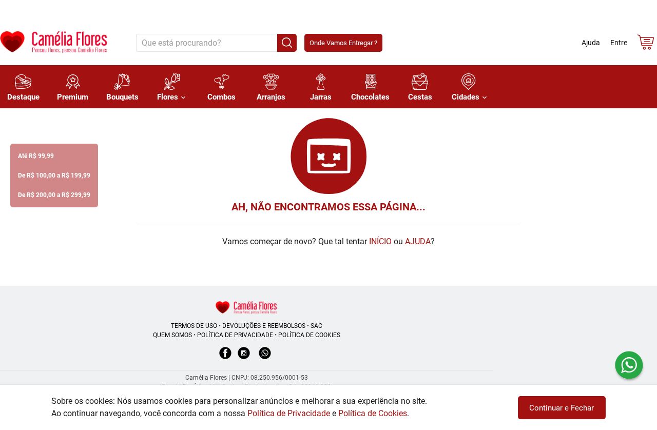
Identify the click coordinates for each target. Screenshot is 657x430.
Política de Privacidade (288, 413)
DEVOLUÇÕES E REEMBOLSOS (263, 325)
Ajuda (591, 42)
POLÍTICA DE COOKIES (309, 335)
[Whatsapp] (265, 358)
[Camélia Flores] (246, 307)
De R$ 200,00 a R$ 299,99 (54, 195)
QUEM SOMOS (172, 335)
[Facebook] (225, 358)
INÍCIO (380, 241)
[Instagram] (244, 358)
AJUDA (418, 241)
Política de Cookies (372, 413)
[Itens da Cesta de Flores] (645, 44)
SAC (316, 325)
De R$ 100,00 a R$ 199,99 (54, 175)
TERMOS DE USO (194, 325)
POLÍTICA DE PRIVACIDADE (235, 335)
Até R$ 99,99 (36, 156)
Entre (618, 42)
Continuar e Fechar (561, 408)
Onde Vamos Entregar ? (343, 43)
